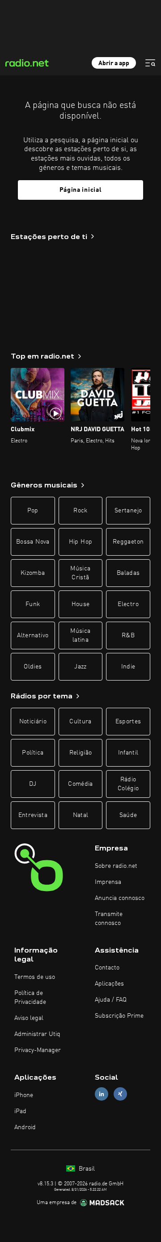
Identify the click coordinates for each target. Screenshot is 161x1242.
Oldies (33, 667)
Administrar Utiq (37, 1034)
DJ (32, 784)
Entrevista (33, 815)
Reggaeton (128, 542)
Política (32, 753)
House (81, 604)
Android (25, 1127)
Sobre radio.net (116, 866)
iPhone (23, 1095)
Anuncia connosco (119, 898)
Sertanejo (128, 511)
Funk (32, 604)
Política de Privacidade (30, 997)
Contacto (107, 968)
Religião (80, 753)
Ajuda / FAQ (111, 1000)
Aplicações (109, 984)
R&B (128, 635)
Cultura (80, 721)
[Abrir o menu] (150, 63)
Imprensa (108, 882)
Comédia (80, 784)
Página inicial (80, 190)
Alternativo (32, 635)
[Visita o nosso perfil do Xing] (120, 1094)
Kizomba (33, 573)
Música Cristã (80, 573)
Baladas (128, 573)
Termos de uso (34, 977)
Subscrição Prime (119, 1016)
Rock (80, 511)
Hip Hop (80, 542)
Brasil (86, 1169)
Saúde (128, 815)
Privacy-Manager (37, 1050)
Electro (128, 604)
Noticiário (33, 721)
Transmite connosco (109, 918)
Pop (32, 511)
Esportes (128, 721)
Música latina (80, 635)
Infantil (128, 753)
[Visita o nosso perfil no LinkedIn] (101, 1094)
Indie (128, 667)
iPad (20, 1111)
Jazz (80, 667)
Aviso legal (28, 1018)
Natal (81, 815)
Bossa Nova (33, 542)
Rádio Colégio (128, 784)
